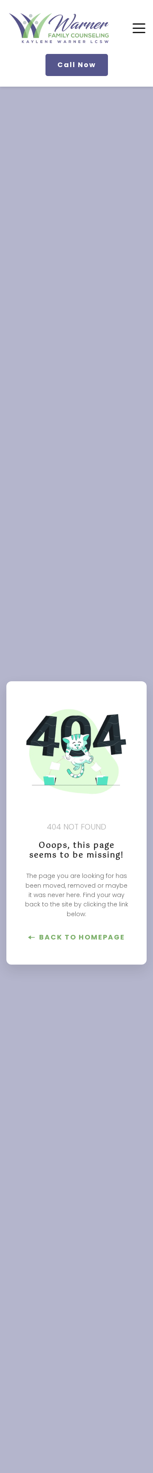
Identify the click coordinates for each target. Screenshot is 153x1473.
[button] (139, 28)
